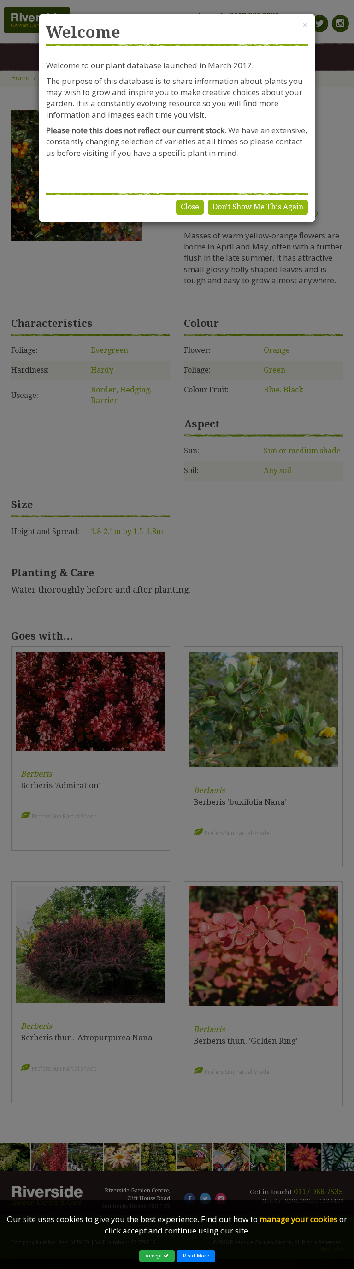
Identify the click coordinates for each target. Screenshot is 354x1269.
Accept (154, 1256)
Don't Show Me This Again (257, 206)
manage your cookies (298, 1219)
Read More (196, 1256)
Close (190, 206)
